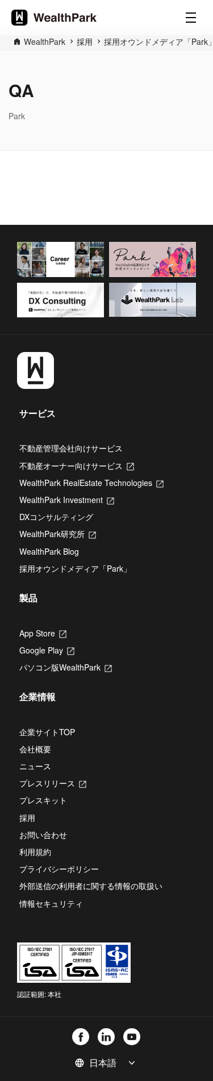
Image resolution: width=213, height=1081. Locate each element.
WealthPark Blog (49, 551)
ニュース (35, 766)
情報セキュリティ (51, 903)
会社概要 (35, 749)
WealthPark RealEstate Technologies (91, 482)
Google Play (46, 650)
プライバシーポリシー (59, 868)
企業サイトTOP (47, 732)
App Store (42, 633)
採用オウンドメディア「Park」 (75, 568)
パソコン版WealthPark (65, 667)
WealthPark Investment (66, 499)
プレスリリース (52, 783)
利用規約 (35, 851)
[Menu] (191, 17)
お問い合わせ (43, 834)
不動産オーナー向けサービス (76, 465)
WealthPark (44, 41)
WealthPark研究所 (57, 533)
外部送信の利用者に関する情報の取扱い (90, 885)
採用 (27, 817)
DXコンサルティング (56, 516)
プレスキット (43, 800)
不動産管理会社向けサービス (71, 448)
